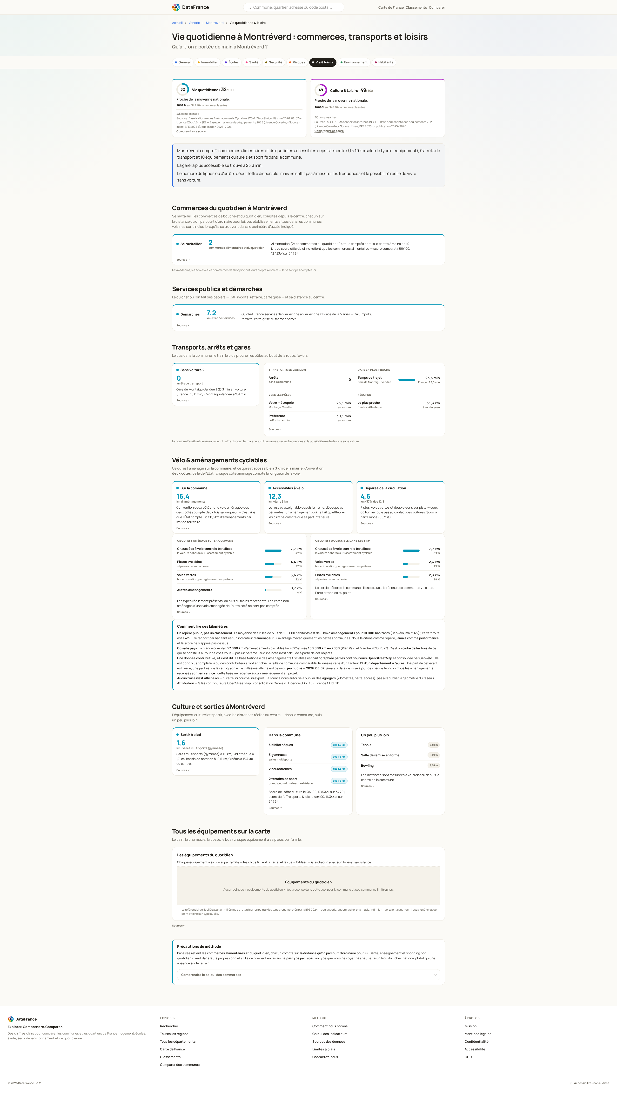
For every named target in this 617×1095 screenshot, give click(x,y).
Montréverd (215, 23)
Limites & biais (323, 1049)
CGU (468, 1057)
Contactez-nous (325, 1057)
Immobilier (209, 62)
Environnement (356, 62)
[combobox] (296, 7)
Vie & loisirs (325, 62)
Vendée (194, 23)
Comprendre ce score (191, 131)
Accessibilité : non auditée (591, 1083)
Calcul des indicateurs (329, 1034)
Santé (253, 62)
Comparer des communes (180, 1064)
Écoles (233, 62)
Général (185, 62)
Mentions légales (478, 1034)
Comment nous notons (330, 1026)
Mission (470, 1026)
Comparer (437, 7)
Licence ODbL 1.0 (327, 683)
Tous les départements (177, 1041)
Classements (416, 7)
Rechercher (169, 1026)
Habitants (385, 62)
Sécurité (275, 62)
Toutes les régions (174, 1034)
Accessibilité (475, 1049)
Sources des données (328, 1041)
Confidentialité (477, 1041)
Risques (299, 62)
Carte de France (172, 1049)
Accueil (177, 23)
